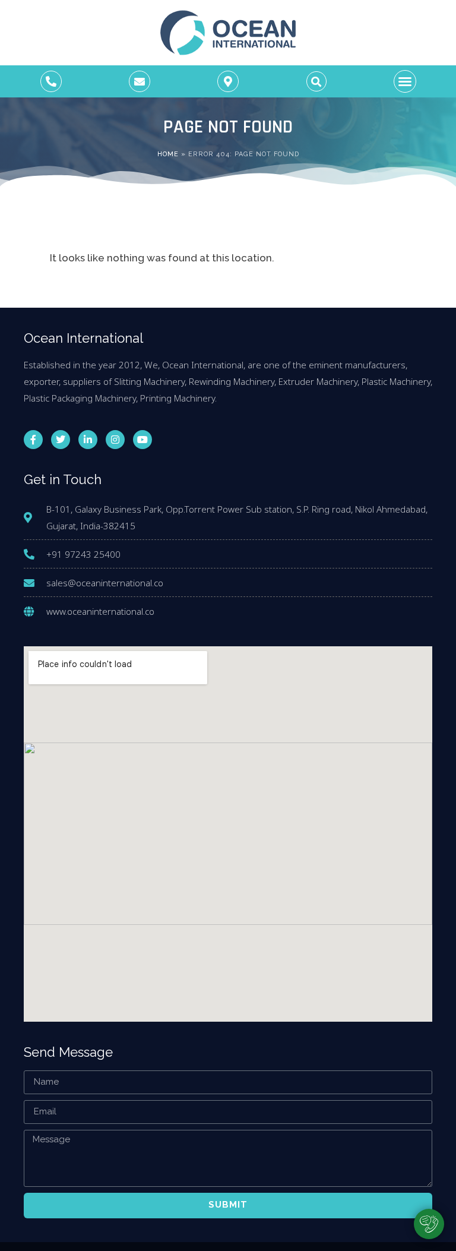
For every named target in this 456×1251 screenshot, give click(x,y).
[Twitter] (60, 439)
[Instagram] (115, 439)
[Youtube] (142, 439)
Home (168, 154)
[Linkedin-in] (87, 439)
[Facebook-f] (33, 439)
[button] (316, 81)
